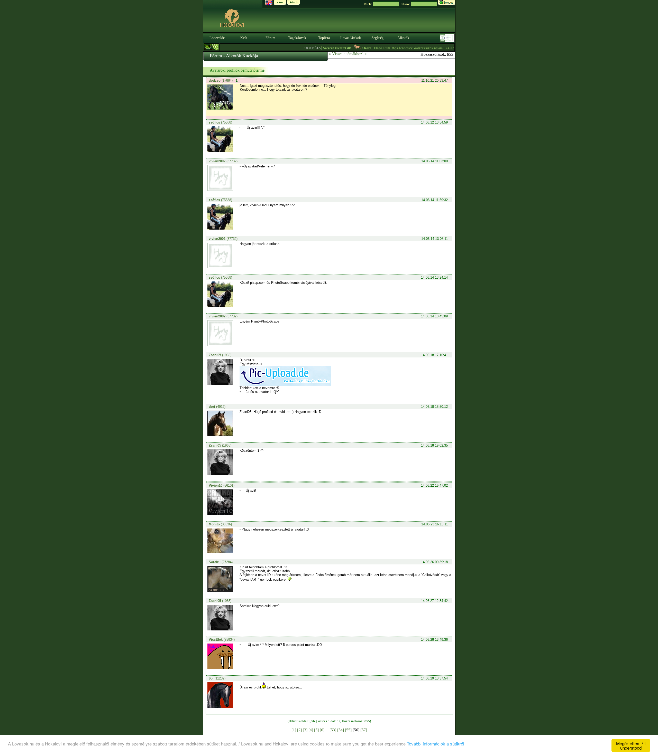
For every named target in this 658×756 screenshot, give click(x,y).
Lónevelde (217, 38)
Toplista (324, 38)
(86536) (220, 524)
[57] (363, 730)
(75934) (222, 639)
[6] (322, 730)
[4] (310, 730)
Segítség (377, 38)
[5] (316, 730)
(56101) (221, 485)
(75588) (220, 122)
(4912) (217, 407)
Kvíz (243, 38)
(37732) (223, 161)
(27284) (221, 562)
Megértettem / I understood (631, 745)
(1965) (220, 355)
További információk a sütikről (435, 743)
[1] (293, 730)
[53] (333, 730)
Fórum (270, 38)
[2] (299, 730)
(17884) (221, 80)
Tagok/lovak (297, 38)
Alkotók (403, 38)
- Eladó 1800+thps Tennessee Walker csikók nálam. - (394, 48)
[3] (305, 730)
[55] (348, 730)
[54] (340, 730)
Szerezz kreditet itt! (323, 48)
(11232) (217, 678)
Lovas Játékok (350, 38)
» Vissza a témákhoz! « (348, 54)
